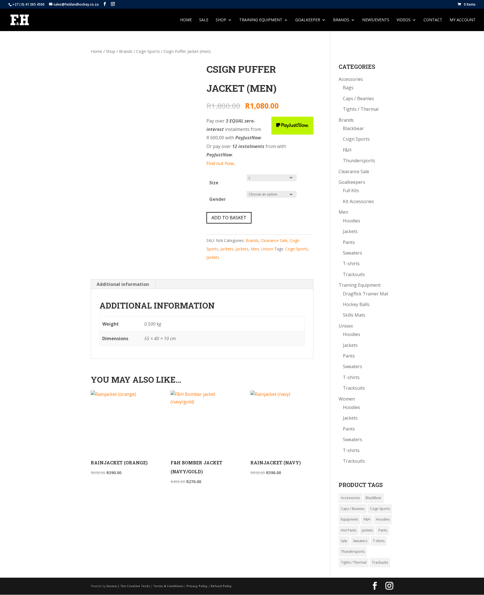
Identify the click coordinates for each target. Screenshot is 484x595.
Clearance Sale (274, 240)
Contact (433, 20)
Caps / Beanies (358, 98)
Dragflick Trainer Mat (365, 294)
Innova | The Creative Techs (128, 586)
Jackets (226, 248)
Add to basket (228, 218)
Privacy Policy (197, 586)
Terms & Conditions (168, 586)
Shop (221, 20)
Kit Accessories (358, 201)
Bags (348, 87)
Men (255, 248)
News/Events (375, 20)
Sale (203, 20)
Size (213, 183)
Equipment (349, 519)
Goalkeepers (352, 182)
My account (463, 20)
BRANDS (341, 20)
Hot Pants (348, 530)
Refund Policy (221, 586)
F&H (347, 150)
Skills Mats (354, 315)
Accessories (351, 79)
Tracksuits (354, 274)
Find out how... (221, 163)
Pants (349, 242)
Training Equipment (260, 20)
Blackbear (353, 128)
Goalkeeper (307, 20)
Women (347, 399)
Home (186, 20)
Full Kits (351, 190)
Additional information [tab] (123, 284)
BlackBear (373, 497)
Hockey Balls (356, 304)
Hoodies (351, 221)
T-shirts (351, 263)
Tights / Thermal (360, 109)
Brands (125, 51)
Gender (217, 199)
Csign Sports (148, 51)
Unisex (267, 248)
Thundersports (359, 160)
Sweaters (352, 253)
